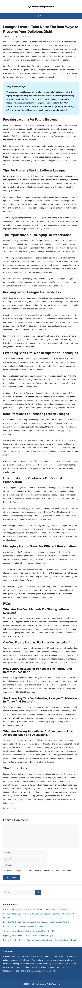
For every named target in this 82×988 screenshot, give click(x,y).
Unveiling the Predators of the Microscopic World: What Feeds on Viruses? (35, 909)
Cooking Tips (11, 808)
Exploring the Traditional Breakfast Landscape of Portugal (28, 935)
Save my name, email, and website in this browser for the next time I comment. (40, 870)
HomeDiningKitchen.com (13, 956)
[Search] (38, 892)
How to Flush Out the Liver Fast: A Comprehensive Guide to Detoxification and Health (40, 940)
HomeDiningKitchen (36, 984)
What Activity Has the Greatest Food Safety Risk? (24, 926)
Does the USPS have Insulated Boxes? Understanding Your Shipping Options (36, 922)
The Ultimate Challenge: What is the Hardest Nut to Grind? (28, 931)
